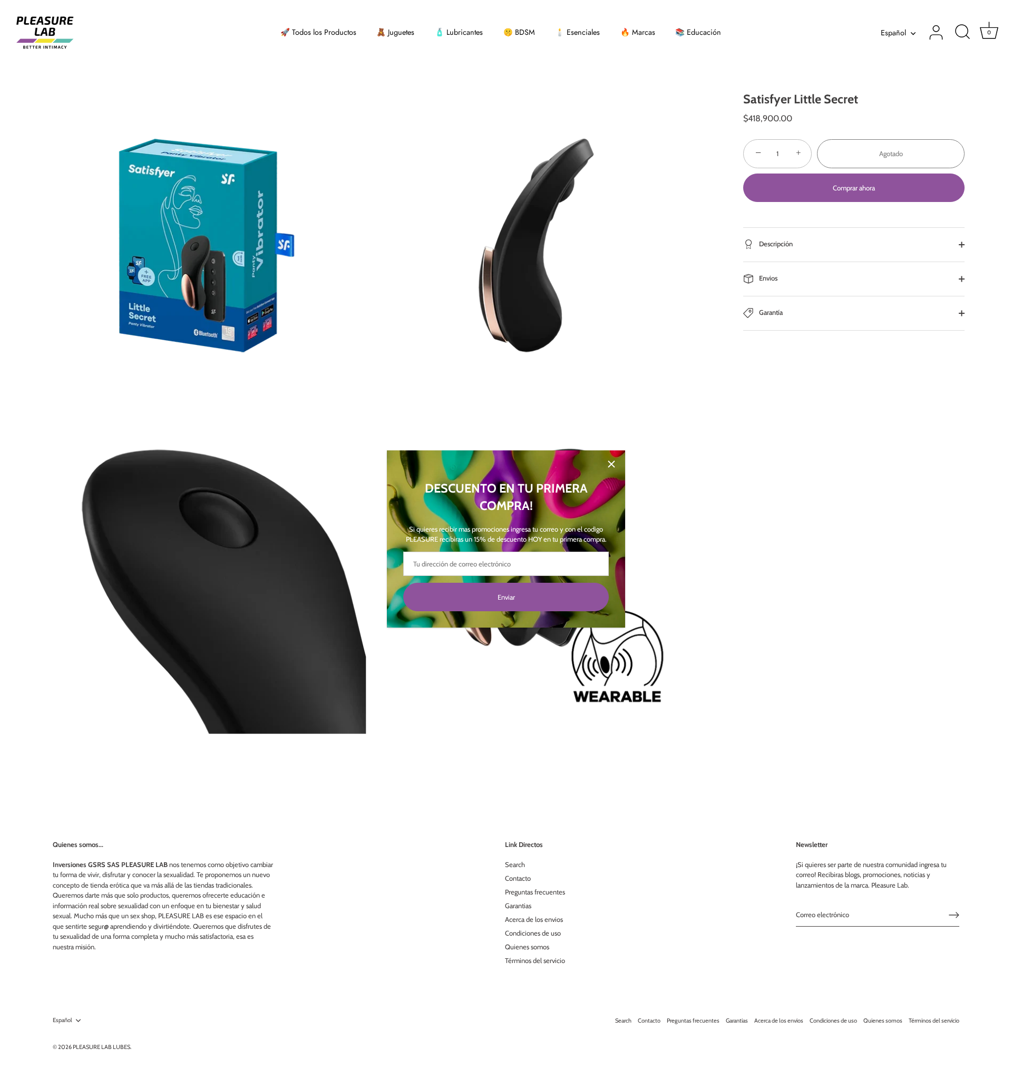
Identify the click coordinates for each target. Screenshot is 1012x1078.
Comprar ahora (854, 188)
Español (893, 32)
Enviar (506, 597)
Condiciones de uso (533, 933)
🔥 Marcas (637, 32)
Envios (767, 278)
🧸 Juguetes (395, 32)
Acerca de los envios (534, 919)
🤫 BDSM (519, 32)
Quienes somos (527, 946)
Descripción (775, 243)
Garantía (770, 312)
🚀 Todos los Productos (318, 32)
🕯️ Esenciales (577, 32)
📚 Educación (698, 32)
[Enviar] (954, 915)
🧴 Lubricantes (459, 32)
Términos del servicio (535, 960)
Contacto (518, 878)
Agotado (891, 153)
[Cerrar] (611, 464)
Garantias (518, 905)
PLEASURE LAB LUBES (101, 1047)
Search (515, 864)
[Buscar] (962, 32)
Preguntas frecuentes (535, 892)
